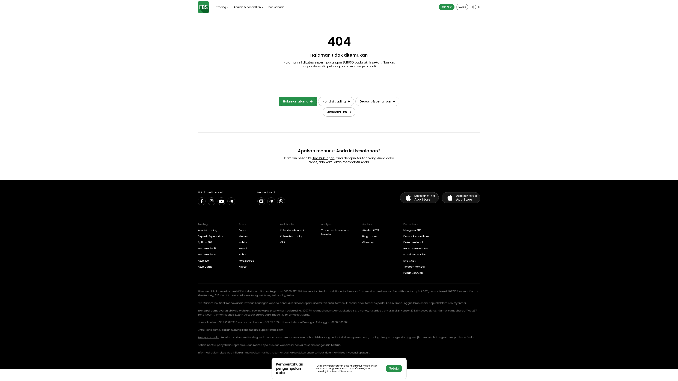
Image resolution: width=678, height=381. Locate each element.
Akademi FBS (337, 112)
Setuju (394, 368)
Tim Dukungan (324, 158)
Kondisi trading (334, 101)
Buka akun (446, 6)
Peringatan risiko (208, 337)
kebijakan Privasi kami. (341, 371)
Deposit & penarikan (375, 101)
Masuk (462, 6)
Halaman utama (295, 101)
